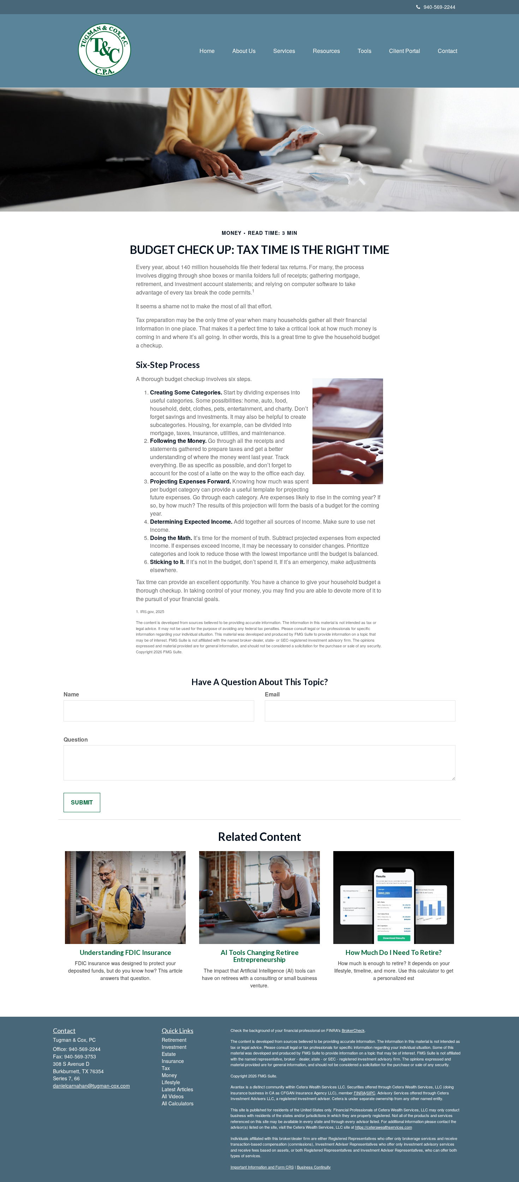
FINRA (359, 1092)
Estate (169, 1053)
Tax (166, 1067)
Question (76, 739)
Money (169, 1075)
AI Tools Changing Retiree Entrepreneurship (260, 956)
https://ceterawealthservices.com (383, 1127)
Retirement (174, 1039)
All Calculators (177, 1103)
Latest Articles (177, 1089)
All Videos (173, 1096)
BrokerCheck (353, 1030)
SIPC (370, 1092)
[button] (243, 51)
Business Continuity (314, 1167)
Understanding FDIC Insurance (125, 952)
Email (272, 694)
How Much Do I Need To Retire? (394, 952)
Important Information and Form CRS (262, 1167)
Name (71, 694)
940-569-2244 (439, 6)
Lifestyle (171, 1082)
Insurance (173, 1060)
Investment (174, 1046)
